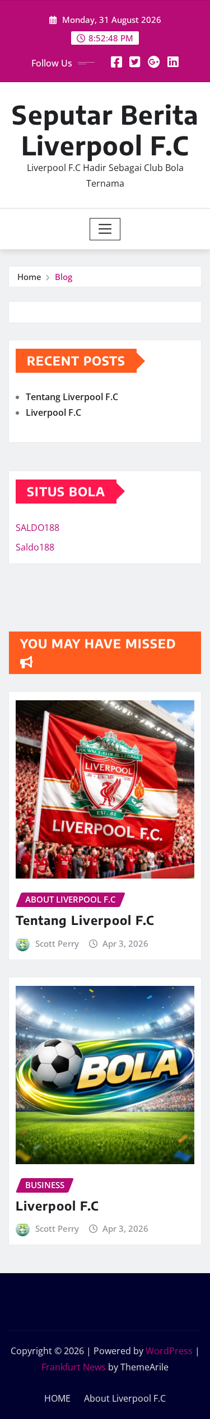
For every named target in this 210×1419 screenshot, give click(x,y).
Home (29, 276)
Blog (63, 276)
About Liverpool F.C (125, 1398)
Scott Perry (57, 943)
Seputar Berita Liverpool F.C (105, 129)
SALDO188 (37, 527)
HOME (57, 1398)
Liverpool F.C (53, 412)
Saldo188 (35, 547)
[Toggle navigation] (105, 229)
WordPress (169, 1351)
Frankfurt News (73, 1367)
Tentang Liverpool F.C (72, 397)
